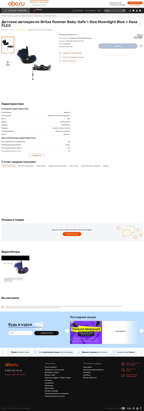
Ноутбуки (86, 375)
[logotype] (15, 4)
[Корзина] (141, 10)
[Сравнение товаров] (130, 10)
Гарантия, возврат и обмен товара (58, 378)
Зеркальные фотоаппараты (93, 370)
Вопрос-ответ (50, 375)
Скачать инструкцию (69, 61)
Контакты (48, 380)
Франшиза (49, 386)
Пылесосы (87, 372)
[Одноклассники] (10, 383)
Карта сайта (49, 388)
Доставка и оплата (52, 372)
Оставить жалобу (51, 391)
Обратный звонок (135, 3)
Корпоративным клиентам (55, 396)
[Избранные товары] (133, 10)
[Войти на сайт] (136, 11)
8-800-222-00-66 (115, 3)
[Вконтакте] (6, 383)
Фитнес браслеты (90, 378)
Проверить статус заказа (54, 370)
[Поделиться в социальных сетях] (141, 23)
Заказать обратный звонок (15, 374)
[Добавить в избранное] (141, 46)
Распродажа (79, 10)
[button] (67, 331)
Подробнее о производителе (72, 53)
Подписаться (46, 333)
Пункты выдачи (90, 10)
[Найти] (124, 10)
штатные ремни (65, 131)
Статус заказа (135, 5)
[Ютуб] (14, 383)
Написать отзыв (72, 234)
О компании (49, 383)
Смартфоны (87, 367)
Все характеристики (66, 47)
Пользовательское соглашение (56, 393)
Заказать (118, 46)
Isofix (57, 131)
